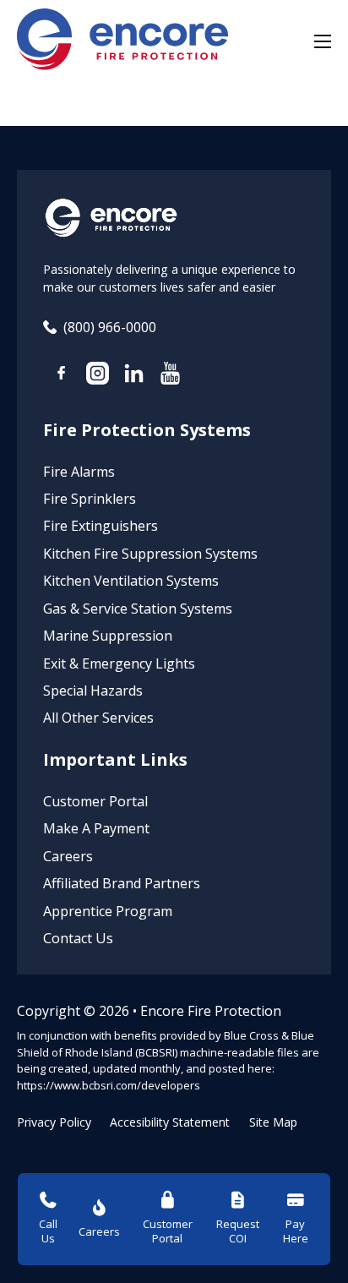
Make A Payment (96, 828)
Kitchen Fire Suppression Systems (150, 553)
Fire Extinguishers (100, 525)
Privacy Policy (54, 1122)
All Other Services (98, 717)
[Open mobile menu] (322, 41)
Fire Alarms (79, 471)
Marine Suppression (107, 635)
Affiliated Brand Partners (121, 883)
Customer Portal (95, 801)
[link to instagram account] (97, 375)
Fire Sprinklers (89, 498)
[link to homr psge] (122, 42)
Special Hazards (93, 690)
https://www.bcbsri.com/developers (108, 1085)
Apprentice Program (107, 911)
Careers (68, 856)
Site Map (273, 1122)
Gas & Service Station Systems (137, 608)
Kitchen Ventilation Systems (131, 580)
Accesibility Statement (170, 1122)
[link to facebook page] (61, 375)
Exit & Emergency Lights (119, 663)
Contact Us (78, 938)
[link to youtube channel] (170, 375)
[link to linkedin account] (134, 375)
